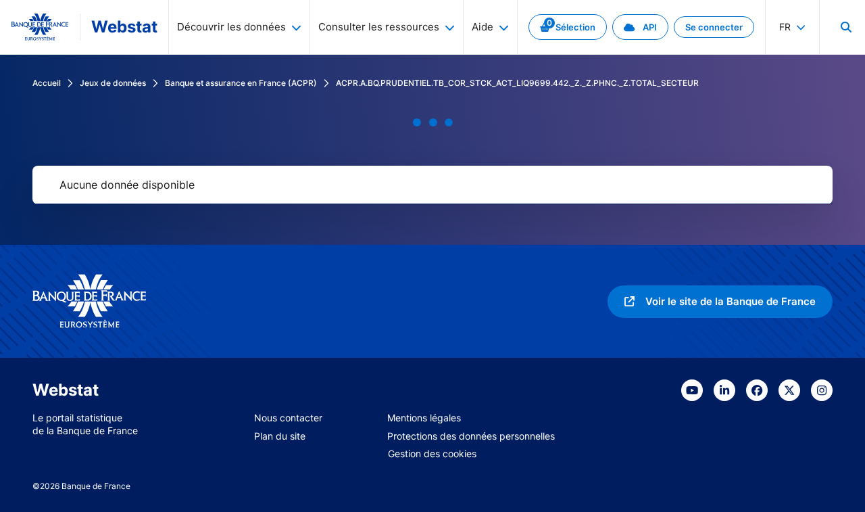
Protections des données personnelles (471, 436)
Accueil (46, 83)
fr (785, 26)
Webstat (124, 27)
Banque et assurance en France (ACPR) (241, 83)
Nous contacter (288, 417)
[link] (567, 27)
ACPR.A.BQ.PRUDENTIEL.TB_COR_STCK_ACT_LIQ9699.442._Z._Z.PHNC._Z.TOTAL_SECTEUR (517, 83)
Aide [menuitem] (482, 26)
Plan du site (279, 436)
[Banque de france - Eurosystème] (40, 27)
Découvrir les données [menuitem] (231, 26)
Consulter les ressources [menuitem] (378, 26)
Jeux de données (113, 83)
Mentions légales (424, 417)
